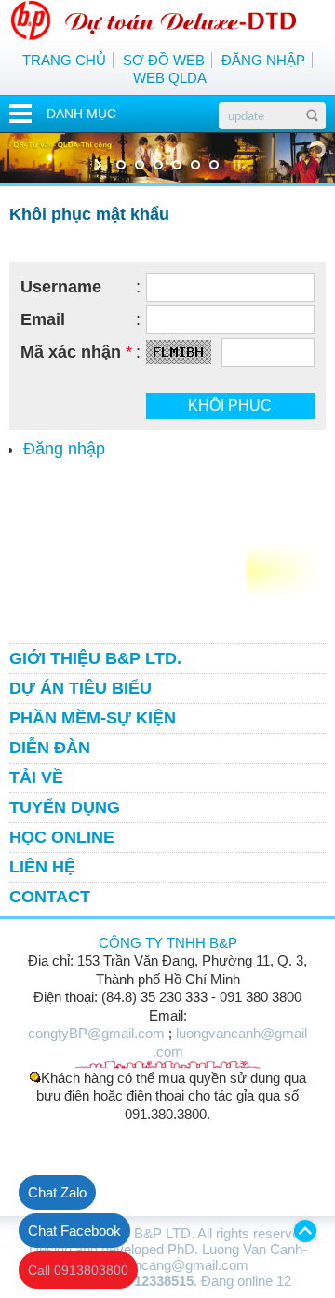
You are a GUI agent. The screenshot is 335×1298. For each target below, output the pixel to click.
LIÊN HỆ (42, 867)
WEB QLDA (170, 78)
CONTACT (49, 896)
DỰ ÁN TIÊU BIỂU (80, 688)
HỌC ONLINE (61, 837)
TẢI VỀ (36, 777)
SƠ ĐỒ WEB (164, 60)
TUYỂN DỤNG (64, 807)
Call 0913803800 (78, 1270)
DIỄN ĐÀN (49, 747)
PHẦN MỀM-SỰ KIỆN (92, 718)
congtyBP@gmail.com (96, 1033)
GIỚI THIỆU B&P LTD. (95, 658)
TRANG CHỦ (64, 60)
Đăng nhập (64, 448)
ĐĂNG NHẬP (263, 60)
